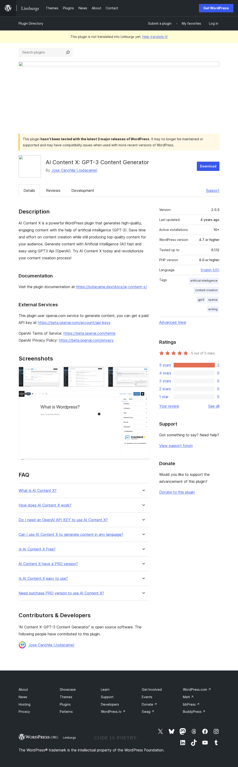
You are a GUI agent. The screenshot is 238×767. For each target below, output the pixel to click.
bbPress (191, 704)
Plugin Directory (31, 23)
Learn (105, 689)
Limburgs (69, 737)
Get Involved (152, 689)
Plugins (65, 704)
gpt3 (201, 299)
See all (213, 406)
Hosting (24, 704)
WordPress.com (197, 689)
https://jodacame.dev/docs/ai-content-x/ (111, 286)
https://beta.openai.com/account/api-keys (74, 322)
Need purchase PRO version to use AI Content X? (61, 593)
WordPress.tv (113, 712)
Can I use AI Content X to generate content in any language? (71, 534)
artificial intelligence (204, 280)
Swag (148, 712)
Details (29, 190)
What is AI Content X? (37, 490)
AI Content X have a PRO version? (48, 564)
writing (213, 309)
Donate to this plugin (177, 492)
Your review (169, 406)
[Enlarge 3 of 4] (143, 373)
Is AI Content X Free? (37, 549)
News (23, 697)
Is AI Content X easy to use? (43, 578)
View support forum (176, 445)
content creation (206, 290)
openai (213, 299)
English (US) (210, 270)
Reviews (53, 190)
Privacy (24, 712)
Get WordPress (216, 8)
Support (212, 190)
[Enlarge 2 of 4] (98, 373)
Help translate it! (155, 37)
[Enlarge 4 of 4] (143, 397)
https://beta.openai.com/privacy (86, 340)
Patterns (66, 712)
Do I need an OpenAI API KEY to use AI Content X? (63, 520)
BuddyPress (194, 712)
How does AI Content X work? (45, 505)
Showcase (68, 689)
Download (208, 166)
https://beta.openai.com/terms (89, 333)
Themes (66, 697)
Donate (149, 704)
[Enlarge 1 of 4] (53, 373)
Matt (188, 697)
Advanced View (172, 322)
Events (147, 697)
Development (82, 190)
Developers (110, 704)
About (23, 689)
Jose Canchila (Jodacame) (74, 170)
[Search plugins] (68, 52)
